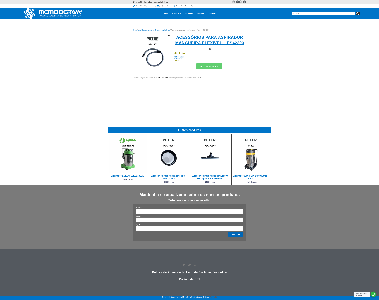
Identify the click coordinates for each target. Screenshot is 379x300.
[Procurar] (358, 13)
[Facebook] (233, 1)
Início (135, 30)
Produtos (175, 13)
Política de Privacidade (168, 272)
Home (166, 13)
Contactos (212, 13)
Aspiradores (166, 30)
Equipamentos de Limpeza (151, 30)
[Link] (189, 265)
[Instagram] (237, 1)
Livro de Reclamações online (206, 272)
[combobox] (323, 13)
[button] (169, 36)
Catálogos (189, 13)
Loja (139, 30)
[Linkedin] (240, 1)
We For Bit (213, 297)
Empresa (200, 13)
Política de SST (189, 279)
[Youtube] (244, 1)
